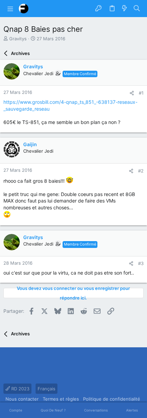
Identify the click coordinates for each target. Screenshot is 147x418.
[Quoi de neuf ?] (124, 8)
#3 (141, 263)
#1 (141, 93)
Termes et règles (61, 399)
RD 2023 (19, 388)
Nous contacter (22, 399)
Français (46, 388)
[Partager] (131, 93)
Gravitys (18, 38)
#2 (141, 170)
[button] (10, 8)
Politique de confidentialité (111, 399)
